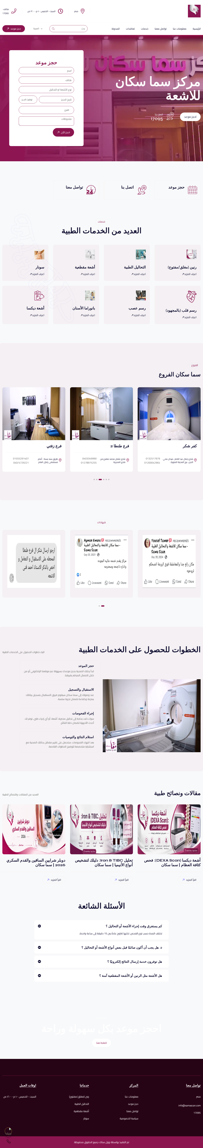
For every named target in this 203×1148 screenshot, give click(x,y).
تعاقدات (130, 28)
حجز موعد (15, 28)
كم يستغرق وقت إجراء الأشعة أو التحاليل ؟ (134, 926)
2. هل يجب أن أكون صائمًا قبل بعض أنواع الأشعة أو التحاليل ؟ (122, 948)
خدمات (144, 28)
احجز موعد (190, 116)
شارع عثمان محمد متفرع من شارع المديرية (175, 460)
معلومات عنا (179, 28)
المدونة (116, 28)
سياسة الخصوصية (129, 1118)
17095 (157, 118)
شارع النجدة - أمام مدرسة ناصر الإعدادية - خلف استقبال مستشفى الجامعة (37, 461)
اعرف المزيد (190, 274)
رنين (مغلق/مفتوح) (79, 1097)
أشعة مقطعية (81, 1111)
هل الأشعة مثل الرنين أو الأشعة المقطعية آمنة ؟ (130, 976)
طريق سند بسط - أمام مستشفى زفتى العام (110, 460)
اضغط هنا (101, 1042)
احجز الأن (65, 132)
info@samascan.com (189, 1105)
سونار (86, 1118)
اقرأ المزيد (191, 879)
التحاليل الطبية (82, 1104)
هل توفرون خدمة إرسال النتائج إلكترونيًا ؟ (134, 962)
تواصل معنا (161, 28)
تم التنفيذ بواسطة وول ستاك (113, 1142)
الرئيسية (197, 28)
